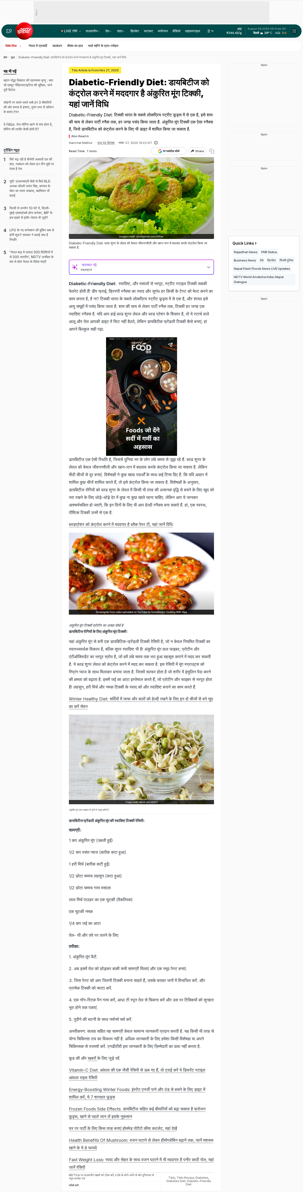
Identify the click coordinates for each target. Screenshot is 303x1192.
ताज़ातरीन (91, 31)
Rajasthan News (246, 252)
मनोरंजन (163, 31)
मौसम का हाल (75, 46)
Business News (245, 260)
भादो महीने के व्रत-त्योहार (103, 46)
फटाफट (148, 31)
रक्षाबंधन (57, 46)
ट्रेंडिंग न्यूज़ (11, 150)
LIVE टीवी (71, 31)
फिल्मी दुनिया (286, 260)
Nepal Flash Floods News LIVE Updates (262, 268)
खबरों (92, 1058)
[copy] (211, 151)
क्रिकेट (134, 31)
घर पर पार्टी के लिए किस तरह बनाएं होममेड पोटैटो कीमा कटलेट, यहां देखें (123, 1128)
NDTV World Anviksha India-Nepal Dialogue (259, 279)
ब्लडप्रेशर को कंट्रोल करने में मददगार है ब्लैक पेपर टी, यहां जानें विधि (121, 524)
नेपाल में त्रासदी (38, 46)
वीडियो (176, 31)
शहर (119, 31)
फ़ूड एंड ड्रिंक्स (106, 143)
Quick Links (243, 243)
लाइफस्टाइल (192, 31)
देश (107, 31)
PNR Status (269, 252)
